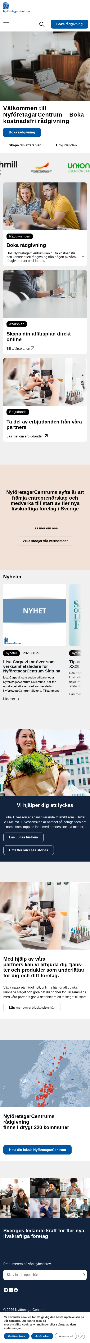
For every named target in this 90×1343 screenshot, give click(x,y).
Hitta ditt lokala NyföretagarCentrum (37, 1150)
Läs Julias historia (23, 837)
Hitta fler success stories (28, 850)
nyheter (11, 653)
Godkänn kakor (16, 1336)
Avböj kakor (42, 1336)
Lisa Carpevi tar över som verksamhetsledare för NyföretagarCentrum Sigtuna (31, 666)
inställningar (12, 1328)
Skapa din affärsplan (25, 145)
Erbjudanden (66, 145)
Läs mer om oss (45, 528)
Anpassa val (66, 1336)
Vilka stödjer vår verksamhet (45, 541)
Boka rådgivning (69, 24)
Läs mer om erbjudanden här (32, 1007)
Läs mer (12, 699)
